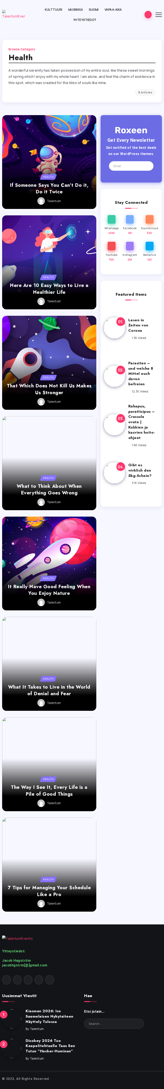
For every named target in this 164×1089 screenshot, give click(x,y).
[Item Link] (49, 162)
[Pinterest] (28, 980)
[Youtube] (111, 252)
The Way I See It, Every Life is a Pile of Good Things (49, 790)
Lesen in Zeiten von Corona (138, 325)
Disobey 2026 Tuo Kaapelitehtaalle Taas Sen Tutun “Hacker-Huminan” (50, 1046)
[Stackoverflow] (50, 980)
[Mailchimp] (145, 166)
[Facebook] (130, 225)
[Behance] (149, 252)
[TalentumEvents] (13, 14)
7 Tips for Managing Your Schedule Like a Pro (49, 891)
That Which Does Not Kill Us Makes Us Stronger (49, 389)
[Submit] (136, 1024)
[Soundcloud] (149, 225)
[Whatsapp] (111, 225)
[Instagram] (130, 252)
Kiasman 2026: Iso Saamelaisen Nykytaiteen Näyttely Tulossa (49, 1016)
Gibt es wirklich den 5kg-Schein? (140, 470)
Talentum (54, 201)
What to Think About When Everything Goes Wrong (49, 489)
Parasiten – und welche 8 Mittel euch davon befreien (140, 373)
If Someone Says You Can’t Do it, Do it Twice (49, 188)
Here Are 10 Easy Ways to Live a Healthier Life (49, 288)
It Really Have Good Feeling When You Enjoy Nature (49, 590)
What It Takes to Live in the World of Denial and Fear (49, 690)
